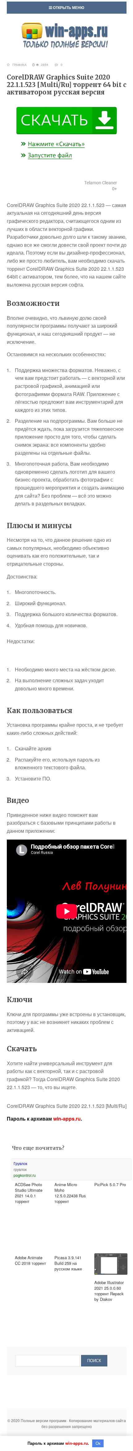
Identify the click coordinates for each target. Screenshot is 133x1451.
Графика (19, 64)
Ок (98, 1443)
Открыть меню (68, 7)
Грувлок (20, 1163)
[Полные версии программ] (66, 25)
